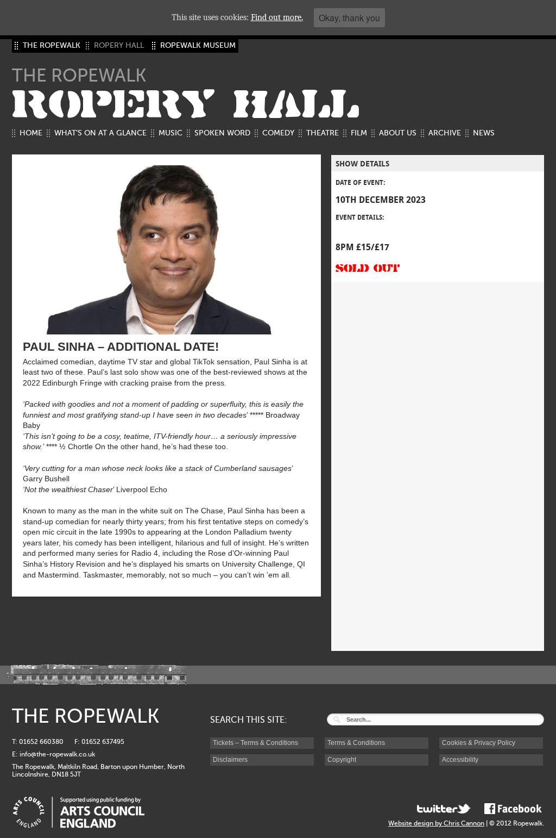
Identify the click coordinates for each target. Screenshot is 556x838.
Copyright (341, 759)
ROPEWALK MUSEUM (198, 45)
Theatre (322, 133)
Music (170, 133)
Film (359, 133)
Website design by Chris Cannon (436, 823)
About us (397, 133)
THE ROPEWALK (51, 45)
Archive (444, 133)
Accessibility (460, 759)
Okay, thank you (349, 17)
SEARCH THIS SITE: (248, 720)
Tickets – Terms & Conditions (255, 743)
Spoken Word (222, 133)
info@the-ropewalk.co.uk (57, 754)
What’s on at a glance (100, 133)
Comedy (278, 133)
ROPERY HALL (185, 105)
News (484, 133)
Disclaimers (230, 759)
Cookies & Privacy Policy (478, 743)
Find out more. (277, 17)
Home (31, 133)
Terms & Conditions (356, 743)
